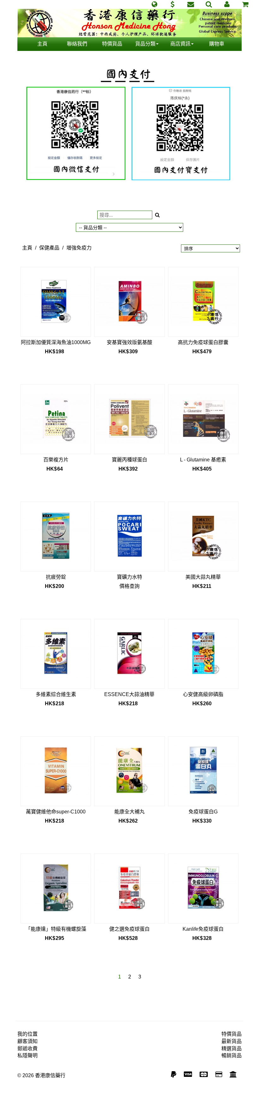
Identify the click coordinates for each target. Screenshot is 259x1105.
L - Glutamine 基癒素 (203, 459)
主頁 (42, 43)
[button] (154, 4)
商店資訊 (180, 43)
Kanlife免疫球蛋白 (203, 929)
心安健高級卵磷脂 (203, 694)
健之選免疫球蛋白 (129, 929)
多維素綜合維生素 (56, 694)
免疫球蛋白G (203, 811)
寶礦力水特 (129, 577)
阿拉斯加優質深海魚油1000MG (56, 342)
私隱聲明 (27, 1055)
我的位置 (27, 1034)
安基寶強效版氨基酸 (129, 342)
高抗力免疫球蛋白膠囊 (203, 342)
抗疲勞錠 (56, 577)
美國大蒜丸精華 (203, 577)
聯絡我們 (77, 43)
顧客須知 (27, 1041)
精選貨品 (231, 1048)
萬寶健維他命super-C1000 (56, 811)
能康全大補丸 (129, 811)
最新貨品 (231, 1041)
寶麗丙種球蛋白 (129, 459)
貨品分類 (145, 43)
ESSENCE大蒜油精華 (129, 694)
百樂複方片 (56, 459)
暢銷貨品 (231, 1055)
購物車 (216, 43)
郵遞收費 (27, 1048)
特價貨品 (112, 43)
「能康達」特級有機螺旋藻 (56, 929)
